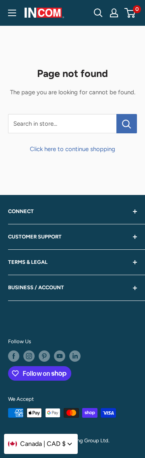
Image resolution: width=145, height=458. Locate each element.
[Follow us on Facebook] (13, 356)
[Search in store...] (126, 123)
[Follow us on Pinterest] (44, 356)
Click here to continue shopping (72, 149)
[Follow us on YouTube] (59, 356)
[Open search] (98, 12)
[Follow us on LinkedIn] (75, 356)
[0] (130, 13)
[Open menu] (12, 13)
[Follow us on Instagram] (29, 356)
